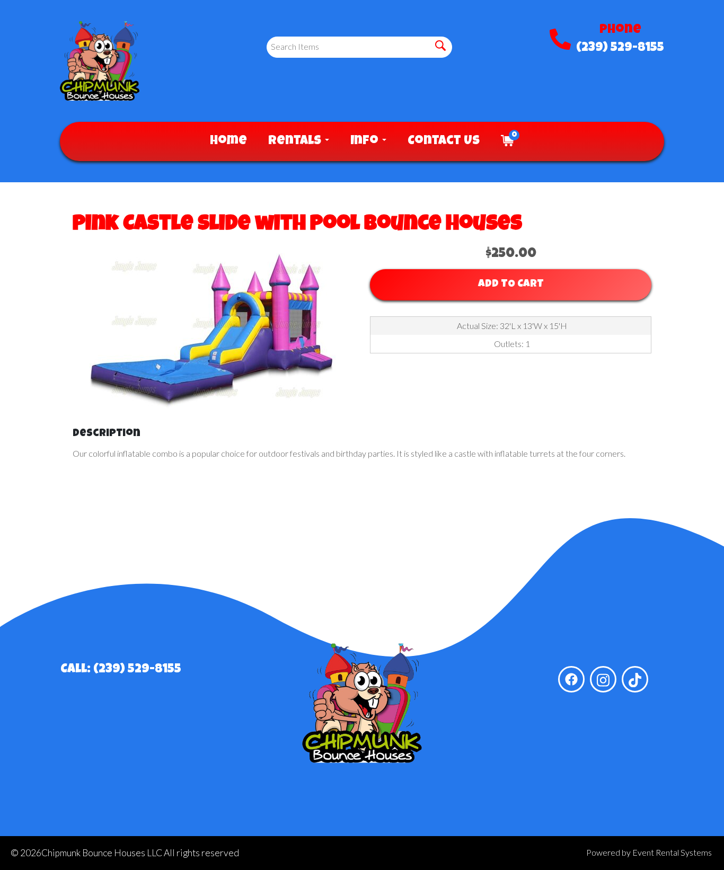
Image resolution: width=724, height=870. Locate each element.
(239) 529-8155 (620, 48)
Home (228, 141)
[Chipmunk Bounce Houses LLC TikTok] (635, 679)
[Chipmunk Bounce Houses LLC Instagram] (603, 679)
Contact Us (444, 141)
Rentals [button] (296, 141)
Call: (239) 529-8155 (120, 669)
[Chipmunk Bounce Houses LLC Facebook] (571, 679)
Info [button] (365, 141)
